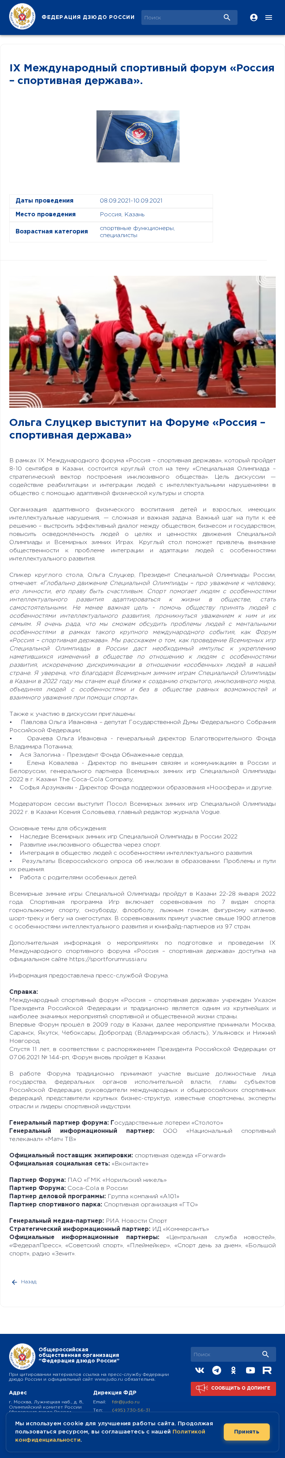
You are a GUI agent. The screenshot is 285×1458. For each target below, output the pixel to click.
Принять (246, 1431)
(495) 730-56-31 (131, 1410)
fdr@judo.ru (126, 1402)
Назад (28, 1282)
